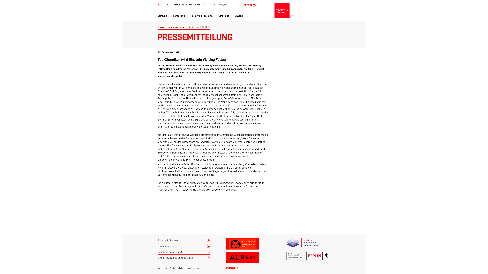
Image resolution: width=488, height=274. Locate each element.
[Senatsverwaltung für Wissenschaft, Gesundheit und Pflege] (308, 257)
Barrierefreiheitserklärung (180, 268)
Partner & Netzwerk (169, 240)
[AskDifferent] (248, 244)
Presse (169, 5)
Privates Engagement (170, 252)
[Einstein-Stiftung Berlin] (302, 10)
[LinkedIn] (248, 5)
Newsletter (187, 5)
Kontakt (177, 5)
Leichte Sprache (201, 5)
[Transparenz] (308, 244)
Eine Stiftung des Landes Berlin (176, 257)
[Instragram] (251, 5)
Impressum (198, 268)
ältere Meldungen (176, 27)
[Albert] (248, 257)
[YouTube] (254, 5)
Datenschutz (163, 268)
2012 (191, 27)
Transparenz (164, 246)
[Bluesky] (244, 5)
